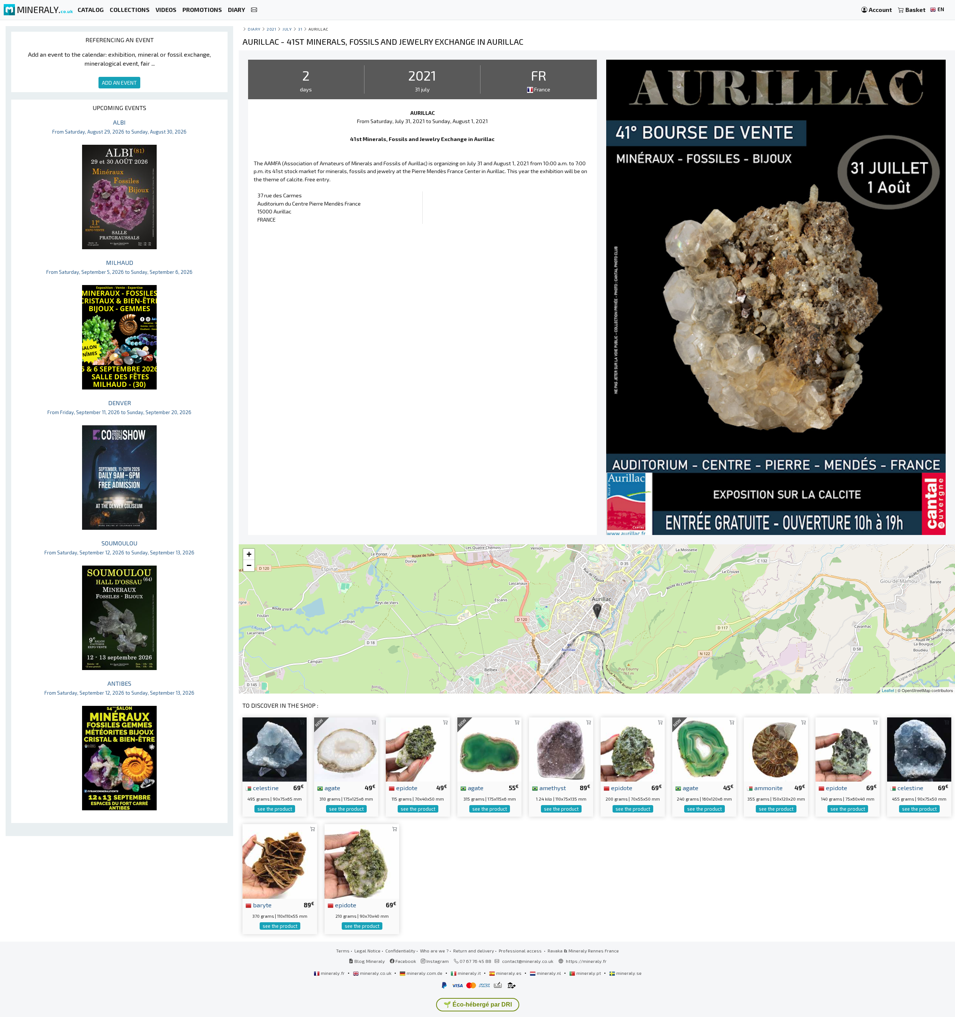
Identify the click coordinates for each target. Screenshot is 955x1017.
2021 (271, 28)
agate (331, 787)
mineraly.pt (588, 973)
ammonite (768, 787)
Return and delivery (473, 950)
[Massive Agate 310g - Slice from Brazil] (346, 748)
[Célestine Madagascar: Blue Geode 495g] (274, 748)
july (287, 28)
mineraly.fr (333, 973)
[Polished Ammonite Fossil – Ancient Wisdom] (776, 748)
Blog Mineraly (369, 961)
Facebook (405, 961)
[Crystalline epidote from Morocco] (633, 748)
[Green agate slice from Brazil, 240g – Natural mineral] (704, 748)
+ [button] (249, 554)
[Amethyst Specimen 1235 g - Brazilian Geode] (561, 748)
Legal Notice (367, 950)
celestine (265, 787)
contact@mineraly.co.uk (527, 961)
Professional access (521, 950)
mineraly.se (628, 973)
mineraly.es (509, 973)
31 (300, 28)
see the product (274, 809)
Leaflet (888, 690)
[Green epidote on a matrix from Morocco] (362, 860)
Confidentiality (400, 950)
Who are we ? (434, 950)
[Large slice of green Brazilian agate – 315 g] (489, 748)
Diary (254, 28)
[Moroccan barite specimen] (279, 860)
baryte (261, 904)
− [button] (249, 565)
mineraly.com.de (425, 973)
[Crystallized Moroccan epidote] (847, 748)
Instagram (437, 961)
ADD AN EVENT (119, 82)
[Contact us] (254, 10)
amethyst (552, 787)
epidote (406, 787)
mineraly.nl (549, 973)
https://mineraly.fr (586, 961)
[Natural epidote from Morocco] (418, 748)
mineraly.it (469, 973)
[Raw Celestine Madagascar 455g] (919, 748)
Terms (343, 950)
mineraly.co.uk (375, 973)
